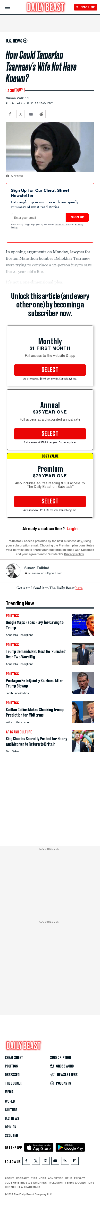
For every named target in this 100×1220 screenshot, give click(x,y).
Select (50, 370)
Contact (22, 1178)
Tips (34, 1178)
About (9, 1178)
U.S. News (12, 1119)
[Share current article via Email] (31, 114)
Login (72, 528)
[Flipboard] (74, 1162)
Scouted (11, 1136)
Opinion (10, 1127)
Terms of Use (62, 225)
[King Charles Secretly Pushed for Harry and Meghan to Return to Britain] (83, 751)
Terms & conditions (79, 1182)
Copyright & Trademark (22, 1187)
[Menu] (12, 7)
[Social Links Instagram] (46, 1162)
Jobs (42, 1178)
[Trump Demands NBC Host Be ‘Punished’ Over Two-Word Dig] (83, 664)
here (79, 588)
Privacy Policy (74, 554)
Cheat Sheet (14, 1058)
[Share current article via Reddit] (41, 114)
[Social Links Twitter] (36, 1162)
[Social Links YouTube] (55, 1162)
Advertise (55, 1178)
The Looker (13, 1083)
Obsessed (12, 1075)
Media (9, 1092)
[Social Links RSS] (65, 1162)
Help (68, 1178)
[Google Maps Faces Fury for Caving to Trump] (83, 634)
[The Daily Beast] (46, 7)
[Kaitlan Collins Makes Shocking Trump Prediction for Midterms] (83, 722)
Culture (11, 1110)
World (10, 1101)
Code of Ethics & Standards (26, 1182)
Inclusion (56, 1182)
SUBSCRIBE (85, 7)
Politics (11, 1066)
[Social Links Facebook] (26, 1162)
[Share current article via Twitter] (20, 114)
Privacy (79, 1178)
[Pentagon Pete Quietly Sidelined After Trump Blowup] (83, 693)
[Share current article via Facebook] (10, 114)
